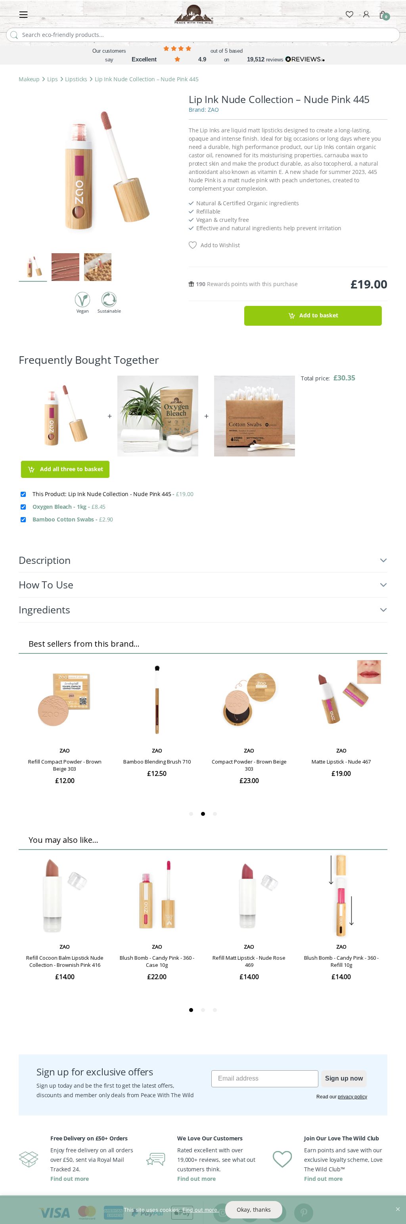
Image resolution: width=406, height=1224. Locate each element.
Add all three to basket (70, 469)
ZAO (213, 109)
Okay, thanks (254, 1209)
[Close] (397, 1202)
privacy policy (352, 1097)
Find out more (69, 1178)
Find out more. (200, 1210)
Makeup (29, 79)
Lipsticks (76, 79)
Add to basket (318, 315)
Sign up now (344, 1078)
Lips (52, 79)
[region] (203, 1209)
